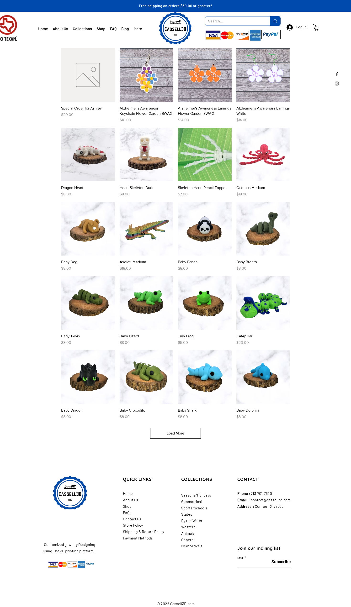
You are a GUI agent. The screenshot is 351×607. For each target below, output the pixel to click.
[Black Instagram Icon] (337, 83)
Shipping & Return (138, 531)
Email (240, 557)
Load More (175, 433)
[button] (316, 27)
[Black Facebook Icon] (337, 74)
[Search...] (275, 21)
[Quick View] (88, 75)
